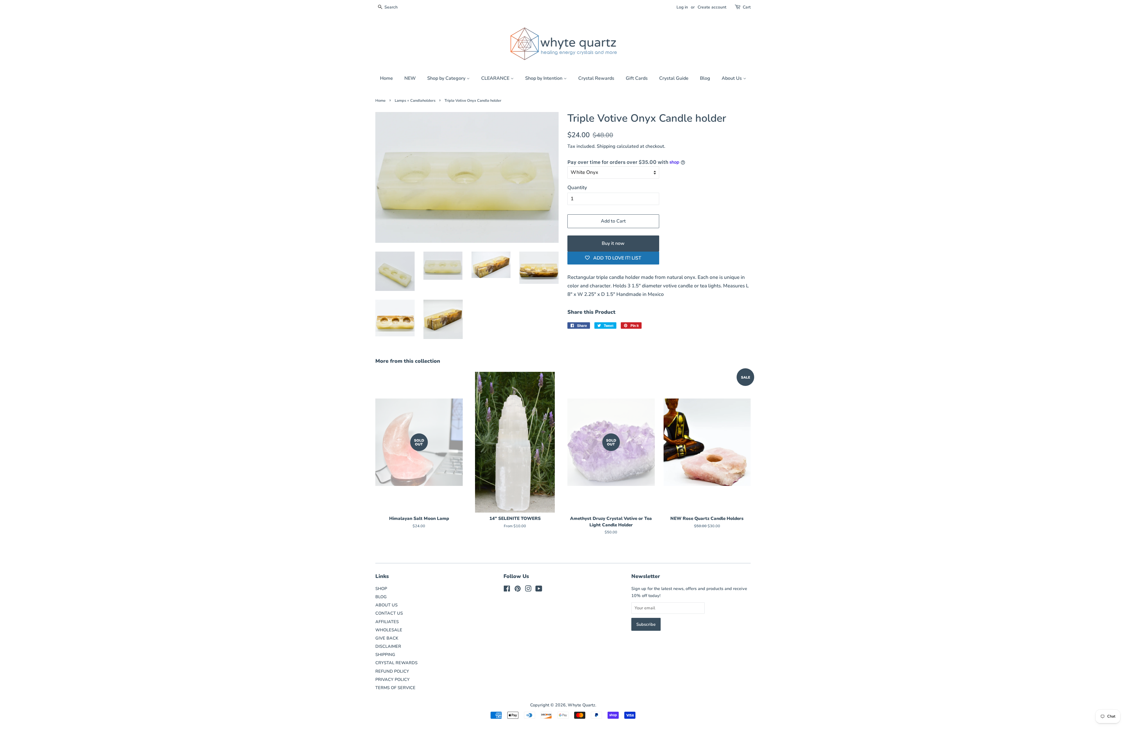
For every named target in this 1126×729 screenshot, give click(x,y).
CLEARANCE (496, 78)
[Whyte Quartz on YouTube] (538, 590)
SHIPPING (385, 654)
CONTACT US (389, 613)
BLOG (381, 597)
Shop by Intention (544, 78)
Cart (747, 7)
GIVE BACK (386, 638)
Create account (712, 7)
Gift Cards (637, 78)
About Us (732, 78)
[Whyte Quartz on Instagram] (528, 590)
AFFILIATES (387, 622)
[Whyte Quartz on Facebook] (506, 590)
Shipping (606, 146)
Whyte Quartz (581, 705)
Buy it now (613, 243)
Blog (705, 78)
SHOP (381, 588)
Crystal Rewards (596, 78)
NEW (410, 78)
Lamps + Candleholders (415, 100)
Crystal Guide (674, 78)
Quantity (577, 187)
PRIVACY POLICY (392, 679)
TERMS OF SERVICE (395, 688)
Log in (682, 7)
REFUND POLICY (392, 671)
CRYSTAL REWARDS (396, 663)
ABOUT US (386, 605)
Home (386, 78)
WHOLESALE (388, 630)
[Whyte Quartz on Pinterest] (517, 590)
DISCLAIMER (388, 646)
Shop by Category (447, 78)
